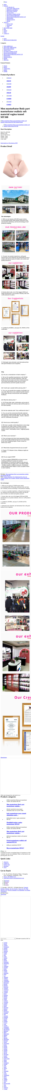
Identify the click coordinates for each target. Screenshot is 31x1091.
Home (5, 4)
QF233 (5, 66)
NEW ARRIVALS (8, 46)
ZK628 (9, 93)
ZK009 (9, 87)
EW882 (5, 71)
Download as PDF (13, 143)
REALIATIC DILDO (12, 11)
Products (6, 6)
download (6, 866)
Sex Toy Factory (14, 888)
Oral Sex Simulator (12, 890)
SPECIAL (6, 60)
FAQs (5, 32)
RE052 (5, 67)
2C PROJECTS (10, 7)
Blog (5, 29)
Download (9, 25)
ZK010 (9, 81)
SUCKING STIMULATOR (13, 14)
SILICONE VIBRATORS (13, 8)
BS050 (5, 70)
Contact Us (6, 33)
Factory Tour (10, 23)
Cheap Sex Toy (22, 888)
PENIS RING (10, 18)
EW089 (9, 99)
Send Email (3, 894)
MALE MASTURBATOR (13, 15)
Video (8, 26)
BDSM (8, 21)
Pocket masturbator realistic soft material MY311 (16, 841)
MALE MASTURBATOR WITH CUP (16, 17)
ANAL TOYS (10, 12)
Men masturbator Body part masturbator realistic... (15, 805)
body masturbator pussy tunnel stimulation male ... (16, 814)
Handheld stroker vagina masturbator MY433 (14, 823)
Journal (5, 30)
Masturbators (4, 757)
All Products (4, 891)
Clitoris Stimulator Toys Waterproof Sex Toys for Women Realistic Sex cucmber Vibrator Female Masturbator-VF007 (15, 478)
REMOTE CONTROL (12, 10)
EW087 (9, 104)
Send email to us (4, 143)
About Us (6, 22)
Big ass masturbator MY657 (15, 848)
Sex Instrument (20, 890)
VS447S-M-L (7, 68)
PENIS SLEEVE (11, 19)
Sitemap (7, 888)
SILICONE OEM (8, 28)
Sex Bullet (27, 890)
